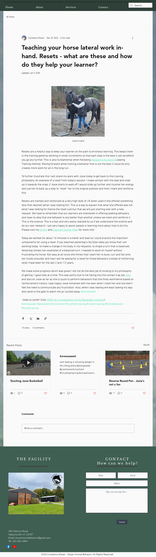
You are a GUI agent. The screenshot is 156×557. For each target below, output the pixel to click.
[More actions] (132, 38)
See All (146, 345)
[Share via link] (45, 318)
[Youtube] (14, 546)
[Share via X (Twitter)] (30, 318)
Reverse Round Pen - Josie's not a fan (126, 382)
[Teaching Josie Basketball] (29, 363)
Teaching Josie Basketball (26, 381)
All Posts (10, 17)
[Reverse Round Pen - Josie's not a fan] (127, 363)
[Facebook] (8, 546)
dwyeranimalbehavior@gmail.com (33, 537)
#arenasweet (68, 356)
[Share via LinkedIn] (38, 318)
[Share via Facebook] (23, 318)
